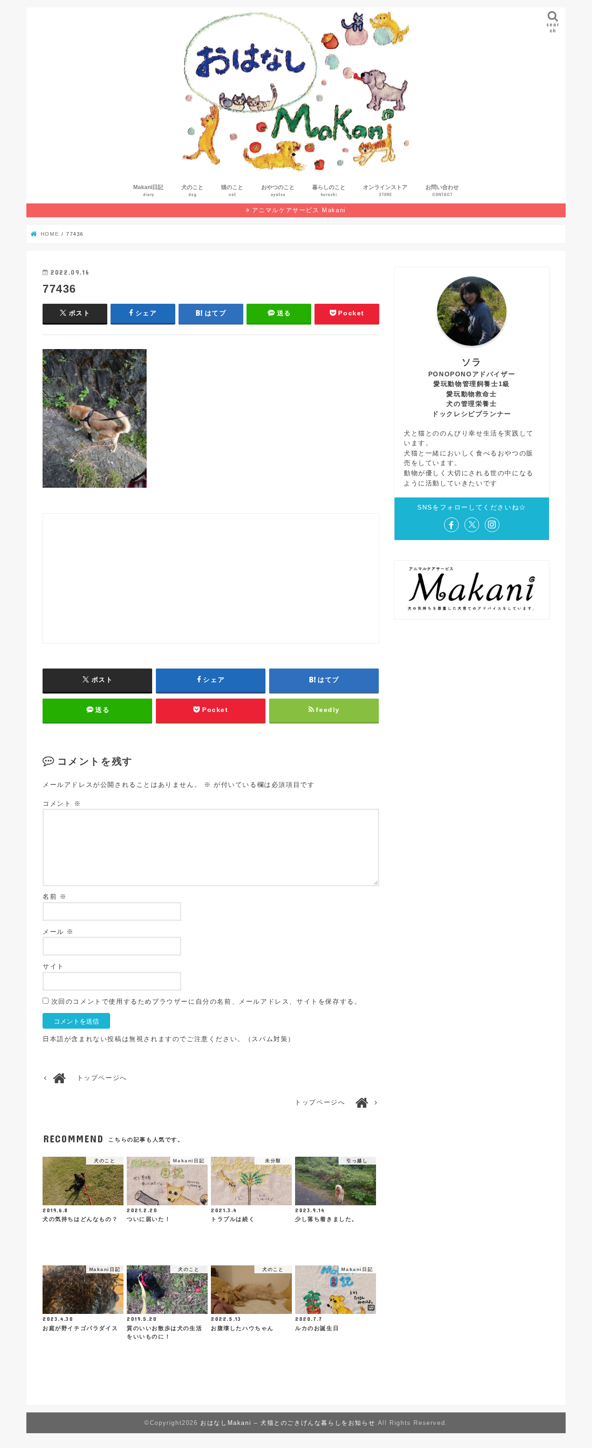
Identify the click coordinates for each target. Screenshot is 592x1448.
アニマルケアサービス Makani (299, 210)
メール (58, 931)
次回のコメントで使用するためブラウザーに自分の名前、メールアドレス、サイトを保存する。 (206, 1001)
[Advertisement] (211, 578)
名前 (55, 896)
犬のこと (192, 190)
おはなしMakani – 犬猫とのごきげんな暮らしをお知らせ (287, 1422)
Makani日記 (148, 190)
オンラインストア (385, 190)
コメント (62, 803)
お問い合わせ (442, 190)
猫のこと (232, 190)
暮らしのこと (328, 190)
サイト (53, 966)
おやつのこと (278, 190)
